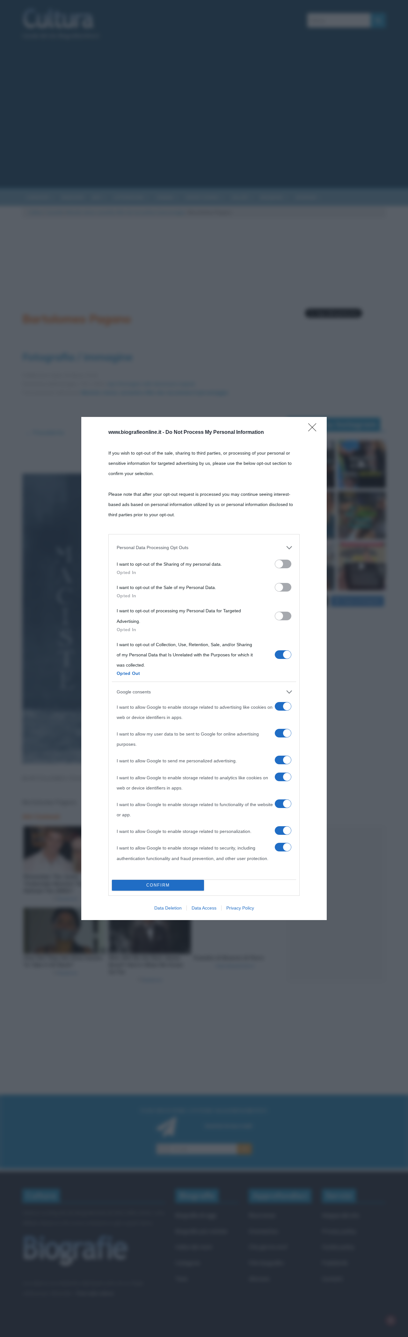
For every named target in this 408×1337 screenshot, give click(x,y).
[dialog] (204, 668)
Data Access (204, 907)
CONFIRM (158, 885)
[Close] (314, 429)
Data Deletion (168, 907)
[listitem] (204, 547)
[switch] (283, 564)
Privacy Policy (240, 907)
